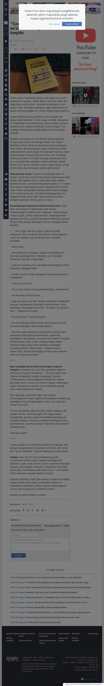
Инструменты (96, 684)
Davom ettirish (72, 24)
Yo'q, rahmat (54, 24)
